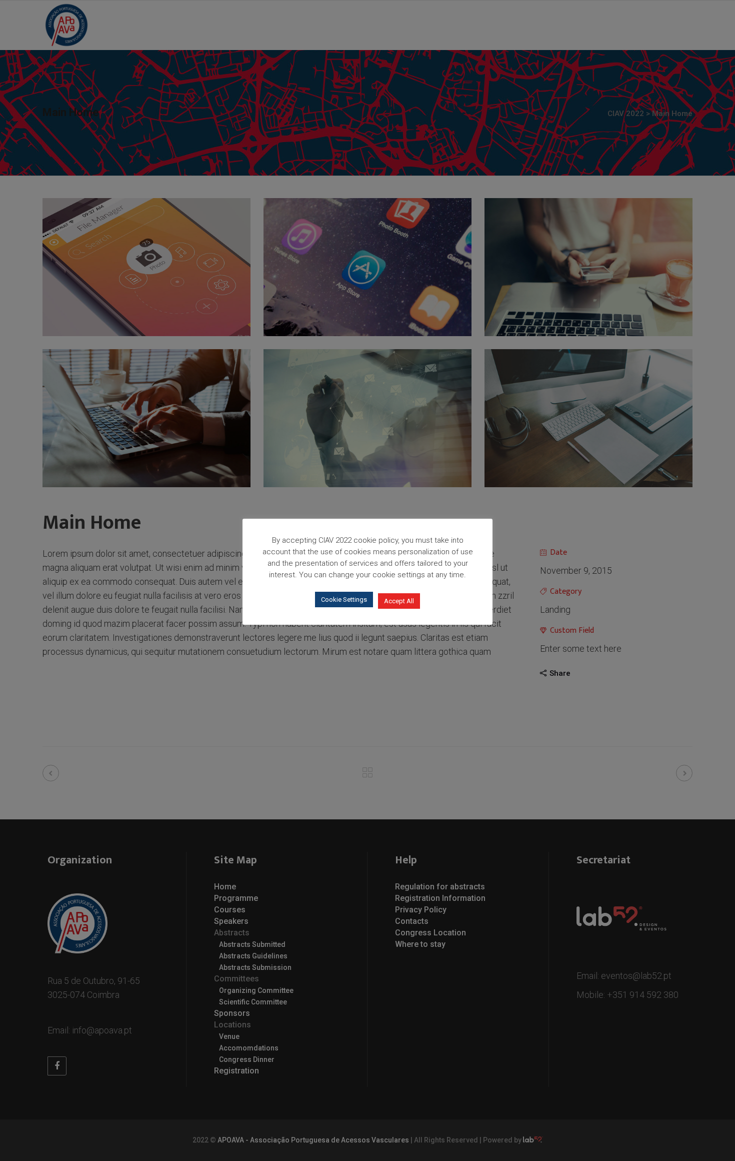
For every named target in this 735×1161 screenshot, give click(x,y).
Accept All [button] (399, 601)
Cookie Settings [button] (344, 599)
